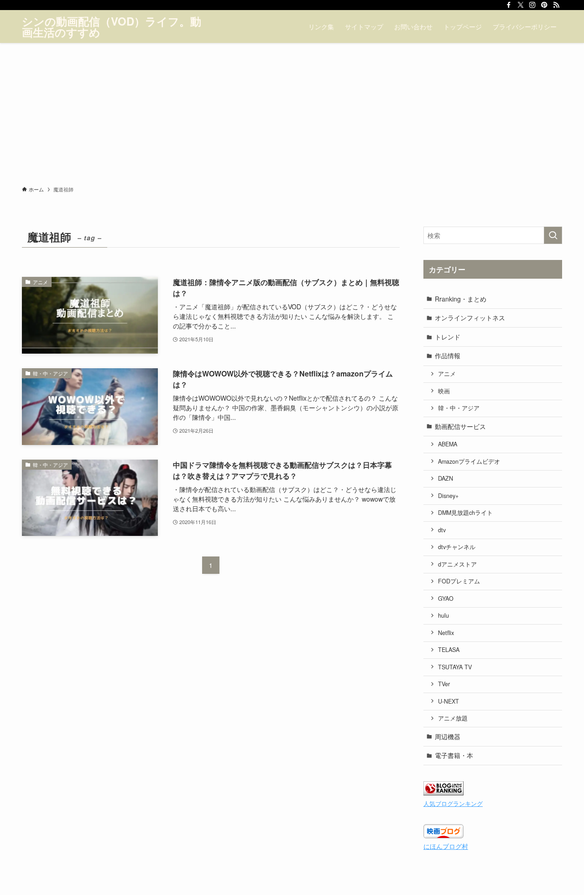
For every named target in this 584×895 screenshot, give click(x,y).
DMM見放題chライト (465, 512)
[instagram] (532, 5)
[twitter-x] (521, 5)
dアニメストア (457, 564)
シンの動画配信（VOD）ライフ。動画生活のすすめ (111, 26)
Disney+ (448, 496)
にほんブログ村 (445, 846)
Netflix (446, 633)
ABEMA (447, 444)
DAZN (445, 478)
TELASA (448, 650)
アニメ (447, 374)
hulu (443, 615)
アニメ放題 (453, 718)
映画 (444, 391)
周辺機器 (447, 736)
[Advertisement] (292, 111)
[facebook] (509, 5)
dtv (442, 530)
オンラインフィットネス (470, 317)
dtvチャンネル (456, 547)
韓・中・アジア (459, 408)
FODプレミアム (459, 581)
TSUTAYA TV (455, 667)
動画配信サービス (460, 426)
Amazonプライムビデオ (469, 461)
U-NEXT (448, 701)
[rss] (556, 5)
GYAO (446, 598)
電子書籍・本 (454, 755)
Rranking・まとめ (460, 298)
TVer (444, 684)
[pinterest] (544, 5)
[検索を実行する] (553, 235)
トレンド (447, 336)
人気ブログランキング (453, 804)
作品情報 (447, 355)
